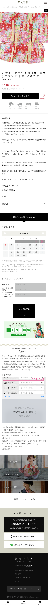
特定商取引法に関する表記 (24, 570)
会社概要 (18, 574)
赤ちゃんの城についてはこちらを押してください (18, 179)
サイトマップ (19, 581)
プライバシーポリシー (22, 577)
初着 (8, 7)
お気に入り (43, 98)
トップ (3, 7)
